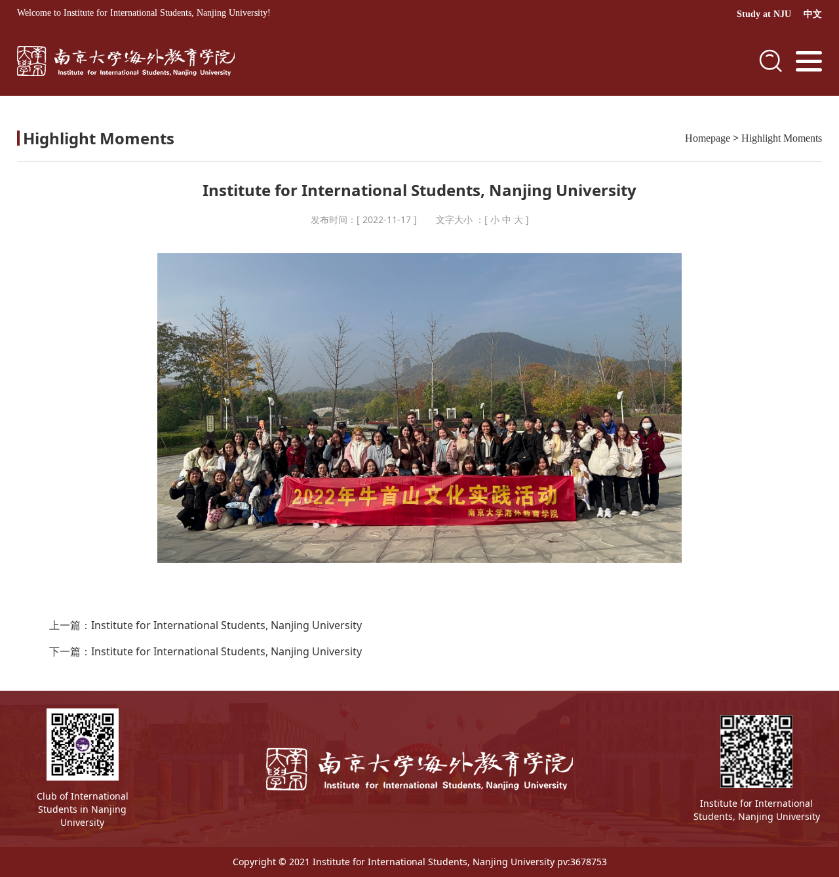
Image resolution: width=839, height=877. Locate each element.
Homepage (707, 138)
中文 (813, 14)
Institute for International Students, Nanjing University (226, 625)
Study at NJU (764, 14)
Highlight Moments (781, 138)
